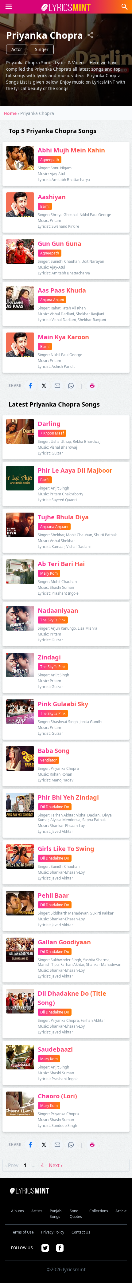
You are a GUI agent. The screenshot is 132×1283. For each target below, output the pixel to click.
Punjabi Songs (56, 1213)
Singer (42, 49)
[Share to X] (43, 385)
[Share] (90, 35)
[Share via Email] (57, 385)
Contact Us (81, 1232)
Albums (17, 1211)
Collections (98, 1211)
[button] (8, 7)
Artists (36, 1211)
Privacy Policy (52, 1232)
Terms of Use (22, 1232)
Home (10, 113)
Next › (55, 1165)
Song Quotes (76, 1213)
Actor (16, 49)
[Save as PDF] (92, 385)
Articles (121, 1211)
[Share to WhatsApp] (70, 385)
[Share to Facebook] (30, 385)
